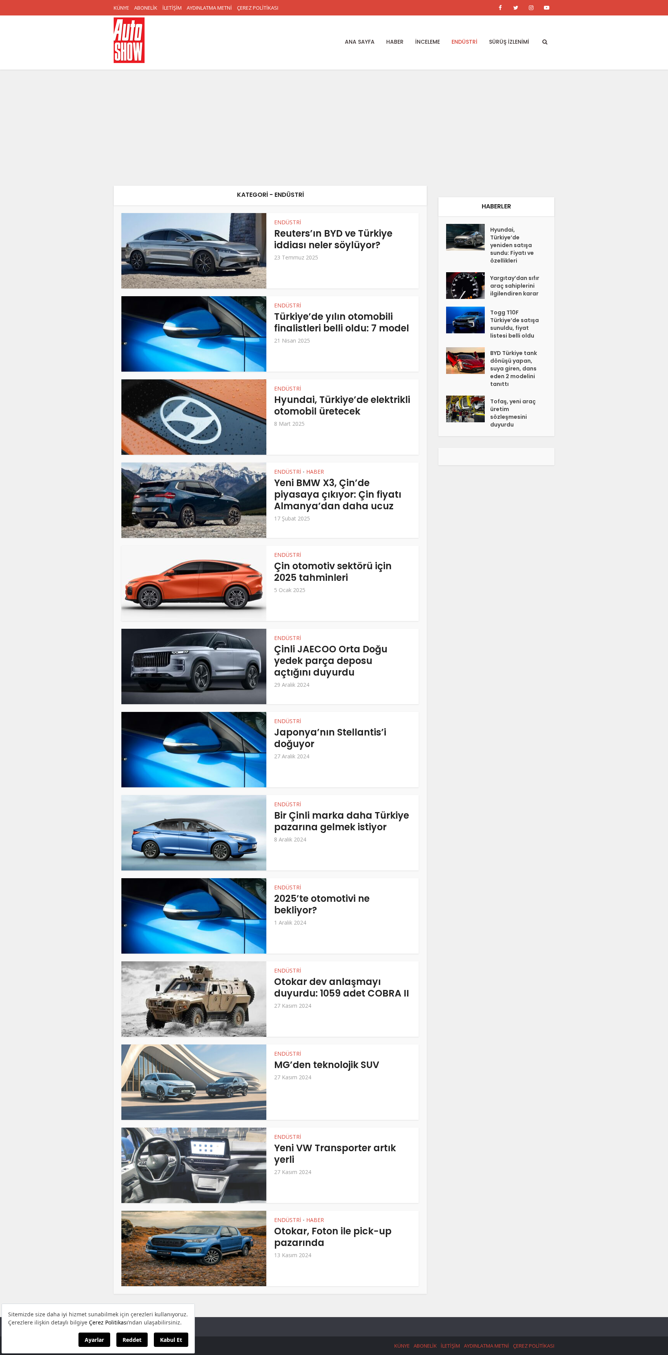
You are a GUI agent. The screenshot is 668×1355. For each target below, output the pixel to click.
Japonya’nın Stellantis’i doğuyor (330, 738)
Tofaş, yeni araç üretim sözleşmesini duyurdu (513, 413)
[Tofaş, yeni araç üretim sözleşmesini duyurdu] (468, 409)
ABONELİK (145, 7)
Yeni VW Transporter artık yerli (335, 1154)
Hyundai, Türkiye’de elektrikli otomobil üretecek (342, 405)
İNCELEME (427, 42)
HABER (395, 42)
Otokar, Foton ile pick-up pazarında (333, 1237)
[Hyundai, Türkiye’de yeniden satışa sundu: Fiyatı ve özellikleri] (468, 237)
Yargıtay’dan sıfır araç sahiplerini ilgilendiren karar (514, 285)
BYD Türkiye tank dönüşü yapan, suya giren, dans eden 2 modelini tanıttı (513, 368)
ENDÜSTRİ (464, 42)
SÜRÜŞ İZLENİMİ (509, 42)
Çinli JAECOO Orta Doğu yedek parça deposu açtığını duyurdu (330, 661)
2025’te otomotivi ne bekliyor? (322, 904)
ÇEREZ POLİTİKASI (257, 7)
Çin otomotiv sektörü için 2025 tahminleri (333, 572)
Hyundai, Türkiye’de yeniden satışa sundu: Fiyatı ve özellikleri (512, 245)
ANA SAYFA (360, 42)
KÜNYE (121, 7)
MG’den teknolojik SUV (326, 1064)
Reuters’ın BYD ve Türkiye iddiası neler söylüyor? (333, 239)
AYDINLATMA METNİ (209, 7)
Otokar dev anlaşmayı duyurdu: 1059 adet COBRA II (341, 987)
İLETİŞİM (172, 7)
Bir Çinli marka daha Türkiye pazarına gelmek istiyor (341, 821)
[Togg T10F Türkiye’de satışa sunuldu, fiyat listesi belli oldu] (468, 320)
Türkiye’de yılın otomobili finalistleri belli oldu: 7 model (341, 322)
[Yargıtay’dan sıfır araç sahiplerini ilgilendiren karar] (468, 285)
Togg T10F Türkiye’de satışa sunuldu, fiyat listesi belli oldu (514, 324)
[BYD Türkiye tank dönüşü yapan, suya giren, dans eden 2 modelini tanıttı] (468, 360)
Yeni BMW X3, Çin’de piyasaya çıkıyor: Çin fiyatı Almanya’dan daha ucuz (337, 494)
